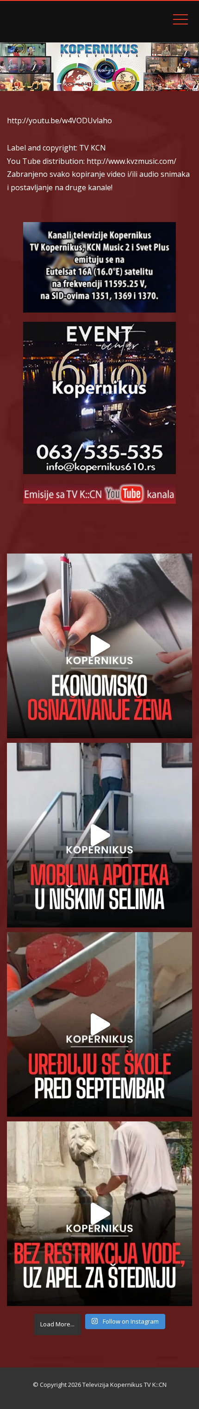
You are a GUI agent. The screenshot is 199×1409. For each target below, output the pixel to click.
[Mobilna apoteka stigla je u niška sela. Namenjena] (99, 835)
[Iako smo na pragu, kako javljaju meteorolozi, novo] (99, 1213)
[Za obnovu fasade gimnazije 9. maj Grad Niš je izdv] (99, 1024)
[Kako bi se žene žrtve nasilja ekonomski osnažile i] (99, 646)
